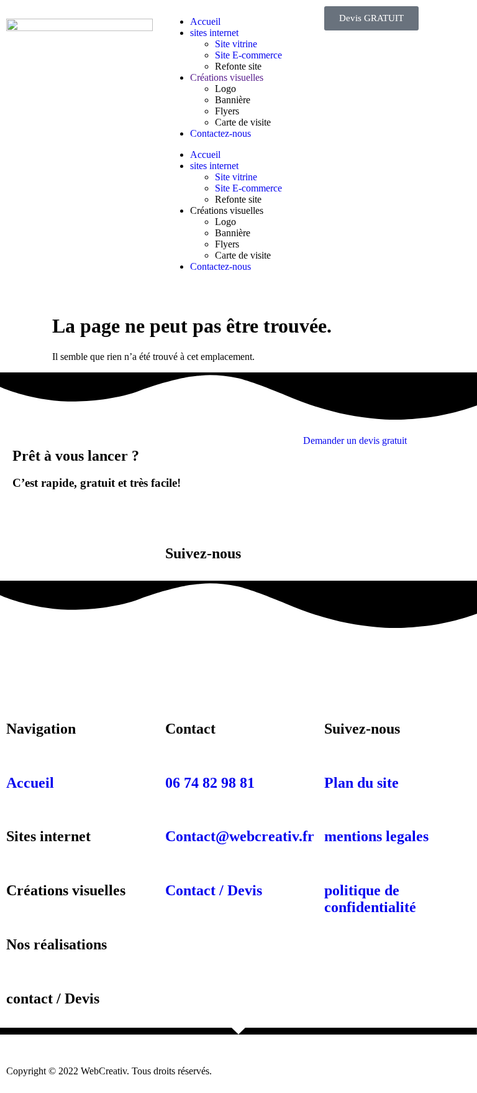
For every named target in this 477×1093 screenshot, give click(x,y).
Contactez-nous (220, 133)
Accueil (205, 21)
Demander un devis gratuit (355, 440)
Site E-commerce (248, 55)
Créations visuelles (226, 77)
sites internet (214, 32)
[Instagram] (55, 652)
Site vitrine (236, 44)
